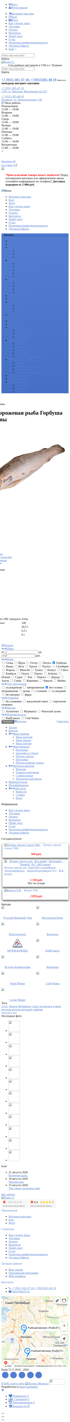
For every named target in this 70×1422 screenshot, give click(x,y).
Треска (33, 666)
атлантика (46, 1006)
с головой (40, 691)
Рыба (10, 659)
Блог (14, 16)
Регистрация (19, 7)
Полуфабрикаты (19, 298)
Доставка (14, 26)
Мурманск (30, 711)
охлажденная (13, 687)
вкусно (16, 1009)
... (10, 314)
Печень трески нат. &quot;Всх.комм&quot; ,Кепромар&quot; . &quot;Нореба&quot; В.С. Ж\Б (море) (34, 871)
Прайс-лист (16, 36)
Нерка (9, 666)
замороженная (35, 687)
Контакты (15, 32)
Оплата (13, 29)
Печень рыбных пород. (30, 276)
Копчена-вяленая (23, 279)
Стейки (20, 308)
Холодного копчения (28, 292)
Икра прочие (24, 257)
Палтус (46, 666)
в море (57, 1006)
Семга (35, 1006)
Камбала (11, 673)
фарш (27, 694)
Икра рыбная (21, 247)
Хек (30, 677)
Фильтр (8, 645)
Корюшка (32, 680)
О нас (12, 39)
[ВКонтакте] (22, 1375)
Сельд (9, 662)
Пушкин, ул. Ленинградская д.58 (21, 99)
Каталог (22, 721)
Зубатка (52, 673)
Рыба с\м (21, 305)
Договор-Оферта (19, 45)
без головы (55, 687)
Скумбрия (61, 666)
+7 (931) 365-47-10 (12, 88)
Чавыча (48, 680)
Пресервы (22, 273)
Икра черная (23, 253)
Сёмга (64, 669)
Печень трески (25, 269)
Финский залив (51, 711)
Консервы (22, 263)
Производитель (16, 714)
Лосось (47, 662)
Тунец (38, 669)
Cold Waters (31, 718)
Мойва (61, 680)
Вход (14, 4)
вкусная (6, 1009)
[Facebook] (14, 1375)
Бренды (13, 244)
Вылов (11, 707)
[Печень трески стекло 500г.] (22, 845)
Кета (21, 666)
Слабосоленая (24, 289)
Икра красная (24, 250)
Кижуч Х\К (31, 890)
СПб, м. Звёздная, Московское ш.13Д (24, 91)
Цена (10, 648)
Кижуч (52, 669)
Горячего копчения (27, 285)
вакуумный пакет (37, 701)
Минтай (25, 669)
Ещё (12, 48)
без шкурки (12, 694)
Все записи (8, 1194)
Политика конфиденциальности (28, 42)
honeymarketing (28, 1386)
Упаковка (13, 697)
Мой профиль (17, 1276)
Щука (21, 662)
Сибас (17, 680)
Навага (42, 677)
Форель (10, 669)
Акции (13, 241)
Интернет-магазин (22, 13)
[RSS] (5, 1375)
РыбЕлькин (13, 718)
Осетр (33, 662)
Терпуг (38, 673)
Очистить (63, 721)
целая (26, 691)
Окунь (25, 673)
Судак (18, 677)
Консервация (21, 260)
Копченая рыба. (18, 1175)
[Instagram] (39, 1375)
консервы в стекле (27, 266)
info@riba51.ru (21, 1291)
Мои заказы (16, 1269)
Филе (19, 311)
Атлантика (12, 711)
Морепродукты (18, 295)
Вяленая (21, 282)
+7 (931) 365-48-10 (12, 96)
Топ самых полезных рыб (24, 1188)
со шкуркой (58, 691)
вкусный (26, 1009)
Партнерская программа (23, 1272)
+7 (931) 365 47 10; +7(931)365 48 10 (29, 80)
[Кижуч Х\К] (12, 890)
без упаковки (13, 701)
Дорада (55, 677)
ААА (4, 1006)
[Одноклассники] (30, 1375)
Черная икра (16, 1181)
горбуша (38, 1009)
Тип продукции (17, 683)
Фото (14, 20)
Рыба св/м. (19, 302)
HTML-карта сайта (13, 1383)
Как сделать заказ (19, 23)
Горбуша (61, 662)
